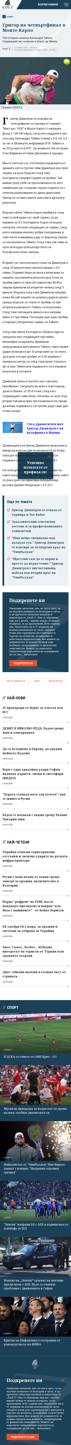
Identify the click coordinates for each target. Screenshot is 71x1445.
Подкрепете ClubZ (23, 1437)
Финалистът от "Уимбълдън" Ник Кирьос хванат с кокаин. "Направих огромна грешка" (34, 1168)
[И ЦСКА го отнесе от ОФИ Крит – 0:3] (35, 1033)
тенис (37, 681)
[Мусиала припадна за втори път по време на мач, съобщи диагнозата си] (35, 1085)
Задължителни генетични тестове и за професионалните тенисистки (37, 526)
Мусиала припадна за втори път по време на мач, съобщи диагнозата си (35, 1111)
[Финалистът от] (35, 1141)
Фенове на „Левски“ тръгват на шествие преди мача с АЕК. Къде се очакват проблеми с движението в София (33, 1284)
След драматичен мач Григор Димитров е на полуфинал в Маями (45, 428)
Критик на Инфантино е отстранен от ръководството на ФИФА (32, 1342)
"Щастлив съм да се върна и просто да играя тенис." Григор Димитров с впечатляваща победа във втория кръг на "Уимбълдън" (37, 568)
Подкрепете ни (23, 663)
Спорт (10, 17)
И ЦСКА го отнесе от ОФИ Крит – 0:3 (30, 1057)
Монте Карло (56, 681)
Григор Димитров (15, 681)
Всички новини (48, 4)
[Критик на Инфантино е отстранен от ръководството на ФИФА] (35, 1317)
